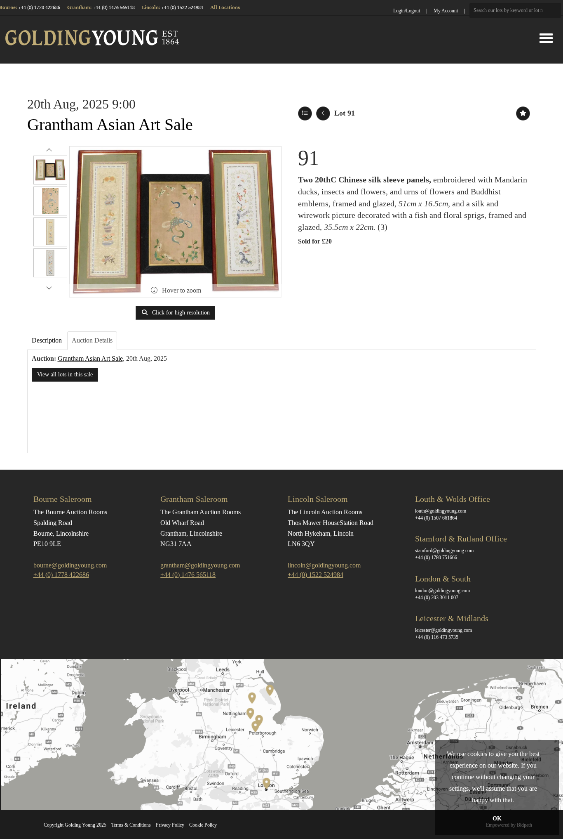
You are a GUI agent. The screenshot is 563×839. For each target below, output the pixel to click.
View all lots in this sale (65, 374)
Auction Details (92, 340)
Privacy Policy (170, 825)
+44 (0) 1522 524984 (182, 7)
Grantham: (80, 8)
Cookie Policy (203, 825)
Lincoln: (151, 8)
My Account (446, 11)
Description (47, 340)
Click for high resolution (180, 313)
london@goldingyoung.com (442, 590)
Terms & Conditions (131, 825)
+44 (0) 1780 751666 (436, 557)
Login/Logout (406, 11)
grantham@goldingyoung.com (200, 565)
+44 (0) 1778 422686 (39, 7)
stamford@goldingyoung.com (444, 550)
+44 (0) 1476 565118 (114, 7)
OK (497, 818)
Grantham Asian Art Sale (110, 124)
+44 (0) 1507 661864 (436, 518)
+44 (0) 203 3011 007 (436, 597)
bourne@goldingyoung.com (70, 565)
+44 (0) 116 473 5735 (436, 637)
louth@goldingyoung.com (440, 511)
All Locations (225, 8)
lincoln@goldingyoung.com (324, 565)
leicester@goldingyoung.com (443, 630)
